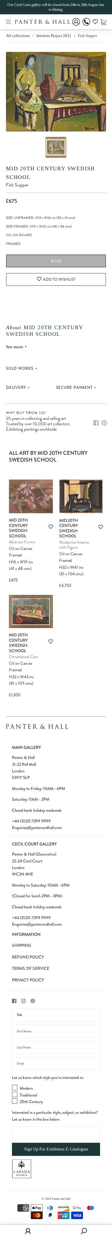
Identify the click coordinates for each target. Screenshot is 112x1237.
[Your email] (56, 1063)
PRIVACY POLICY (28, 980)
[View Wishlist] (95, 22)
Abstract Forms (22, 542)
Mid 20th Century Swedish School (18, 528)
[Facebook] (96, 423)
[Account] (76, 26)
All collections (18, 35)
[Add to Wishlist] (50, 527)
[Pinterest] (104, 423)
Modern (26, 1088)
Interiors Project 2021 (53, 35)
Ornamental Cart (23, 657)
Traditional (28, 1095)
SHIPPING (21, 945)
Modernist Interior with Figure (74, 545)
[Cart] (103, 21)
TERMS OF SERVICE (30, 968)
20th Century (31, 1102)
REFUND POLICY (28, 957)
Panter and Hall (61, 1198)
